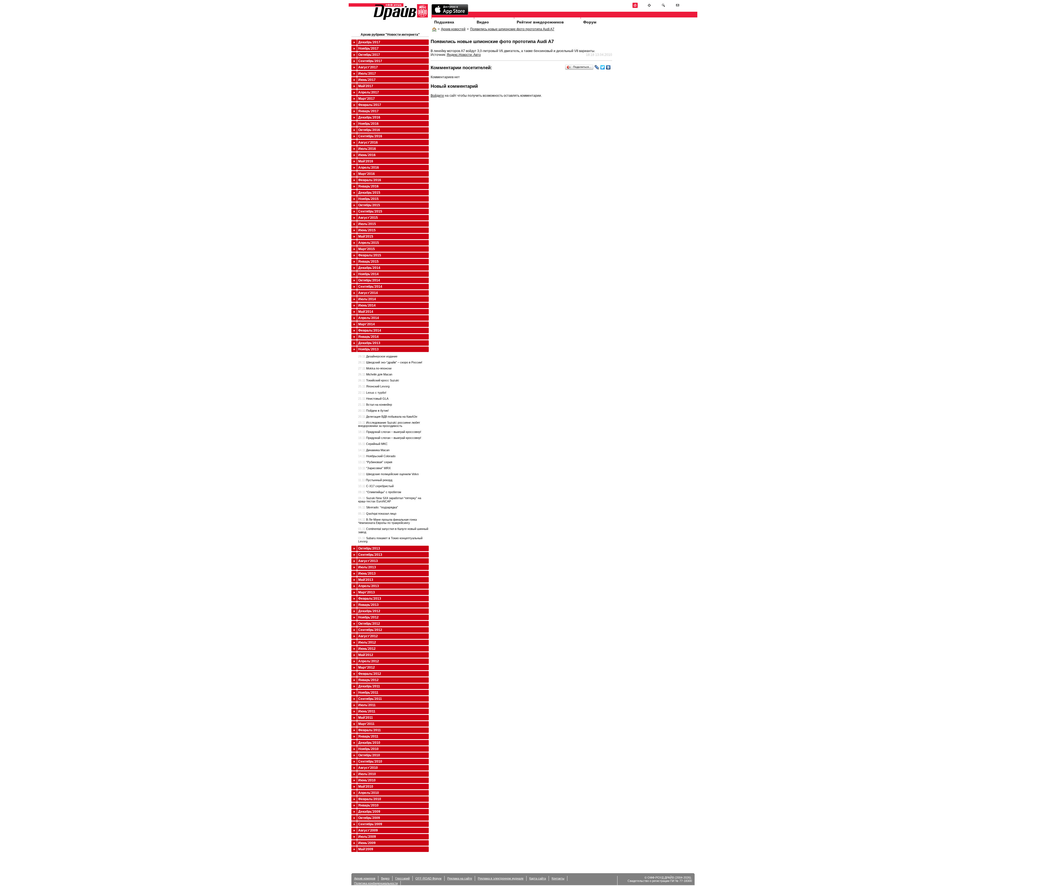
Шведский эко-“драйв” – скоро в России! (390, 362)
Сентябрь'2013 (370, 555)
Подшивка (444, 22)
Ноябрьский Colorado (377, 456)
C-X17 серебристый (376, 486)
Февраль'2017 (369, 105)
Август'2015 (368, 218)
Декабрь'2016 (369, 117)
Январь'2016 (368, 186)
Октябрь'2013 (369, 548)
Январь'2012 (368, 680)
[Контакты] (677, 6)
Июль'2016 (367, 149)
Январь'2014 (368, 337)
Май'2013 (365, 580)
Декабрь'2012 (369, 611)
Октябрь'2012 (369, 624)
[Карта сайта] (649, 6)
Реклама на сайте (459, 878)
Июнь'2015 (367, 230)
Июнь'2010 (367, 780)
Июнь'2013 (367, 573)
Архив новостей (453, 29)
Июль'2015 (367, 224)
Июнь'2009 (367, 843)
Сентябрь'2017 (370, 61)
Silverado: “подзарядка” (378, 507)
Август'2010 (368, 768)
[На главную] (635, 6)
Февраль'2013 (369, 598)
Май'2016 (365, 161)
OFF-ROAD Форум (428, 878)
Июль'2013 (367, 567)
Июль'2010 (367, 774)
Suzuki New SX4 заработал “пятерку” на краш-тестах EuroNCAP (389, 499)
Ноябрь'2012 (368, 617)
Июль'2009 (367, 837)
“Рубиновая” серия (375, 462)
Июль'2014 (367, 299)
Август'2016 (368, 142)
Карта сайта (537, 878)
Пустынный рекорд (375, 480)
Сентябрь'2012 (370, 630)
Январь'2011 (368, 736)
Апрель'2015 (368, 243)
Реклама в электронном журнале (501, 878)
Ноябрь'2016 (368, 124)
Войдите (437, 96)
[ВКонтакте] (608, 67)
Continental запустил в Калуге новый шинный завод (393, 530)
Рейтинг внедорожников (540, 22)
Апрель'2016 (368, 167)
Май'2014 (365, 312)
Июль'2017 (367, 73)
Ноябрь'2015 (368, 199)
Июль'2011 (367, 705)
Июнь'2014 (367, 305)
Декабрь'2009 (369, 812)
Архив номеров (364, 878)
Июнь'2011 (366, 711)
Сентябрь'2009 (370, 824)
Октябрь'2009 (369, 818)
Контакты (558, 878)
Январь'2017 (368, 111)
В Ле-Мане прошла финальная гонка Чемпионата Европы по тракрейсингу (387, 521)
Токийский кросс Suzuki (378, 380)
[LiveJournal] (597, 67)
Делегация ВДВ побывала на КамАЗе (387, 416)
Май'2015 (365, 236)
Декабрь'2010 (369, 743)
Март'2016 (366, 174)
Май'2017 (365, 86)
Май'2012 (365, 655)
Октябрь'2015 (369, 205)
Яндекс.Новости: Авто (464, 55)
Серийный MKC (373, 443)
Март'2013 (366, 592)
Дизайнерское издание (377, 356)
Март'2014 (366, 324)
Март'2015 (366, 249)
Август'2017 (368, 67)
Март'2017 (366, 99)
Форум (589, 22)
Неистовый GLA (373, 398)
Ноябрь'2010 (368, 749)
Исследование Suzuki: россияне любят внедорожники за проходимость (389, 424)
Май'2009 (365, 849)
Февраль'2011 (369, 730)
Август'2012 (368, 636)
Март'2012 (366, 667)
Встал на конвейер (375, 404)
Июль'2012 (367, 642)
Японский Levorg (374, 386)
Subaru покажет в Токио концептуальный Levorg (390, 539)
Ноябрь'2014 (368, 274)
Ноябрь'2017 (368, 48)
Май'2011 (365, 718)
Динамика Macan (374, 450)
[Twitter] (603, 67)
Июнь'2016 (367, 155)
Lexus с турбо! (372, 392)
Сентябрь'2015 (370, 211)
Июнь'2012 (367, 649)
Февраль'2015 (369, 255)
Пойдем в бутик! (373, 410)
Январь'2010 (368, 805)
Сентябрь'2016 (370, 136)
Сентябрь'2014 (370, 287)
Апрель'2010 (368, 793)
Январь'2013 (368, 605)
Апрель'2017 (368, 92)
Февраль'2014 (369, 330)
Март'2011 (366, 724)
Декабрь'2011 (369, 686)
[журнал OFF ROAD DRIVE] (400, 19)
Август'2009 (368, 830)
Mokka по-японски (374, 368)
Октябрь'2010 (369, 755)
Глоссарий (402, 878)
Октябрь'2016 (369, 130)
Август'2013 (368, 561)
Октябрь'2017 (369, 55)
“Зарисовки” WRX (374, 468)
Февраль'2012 (369, 674)
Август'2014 (368, 293)
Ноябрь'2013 (368, 349)
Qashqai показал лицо (377, 513)
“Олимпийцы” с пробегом (379, 492)
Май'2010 (365, 786)
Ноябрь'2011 (368, 692)
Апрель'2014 (368, 318)
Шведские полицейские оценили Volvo (388, 474)
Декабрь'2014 (369, 268)
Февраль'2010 (369, 799)
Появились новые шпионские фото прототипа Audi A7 (512, 29)
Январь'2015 (368, 261)
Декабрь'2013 (369, 343)
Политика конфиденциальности (376, 883)
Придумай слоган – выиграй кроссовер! (389, 431)
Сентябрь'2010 (370, 761)
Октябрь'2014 (369, 280)
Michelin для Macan (375, 374)
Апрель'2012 (368, 661)
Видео (483, 22)
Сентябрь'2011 (370, 699)
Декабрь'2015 (369, 193)
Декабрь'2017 (369, 42)
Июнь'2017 (367, 80)
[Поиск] (663, 6)
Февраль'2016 (369, 180)
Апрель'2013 (368, 586)
